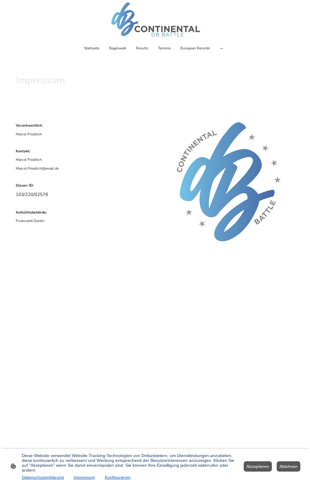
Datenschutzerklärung (43, 477)
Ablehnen (288, 466)
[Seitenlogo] (154, 20)
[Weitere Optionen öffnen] (221, 48)
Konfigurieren (117, 477)
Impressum (84, 477)
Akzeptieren (257, 466)
